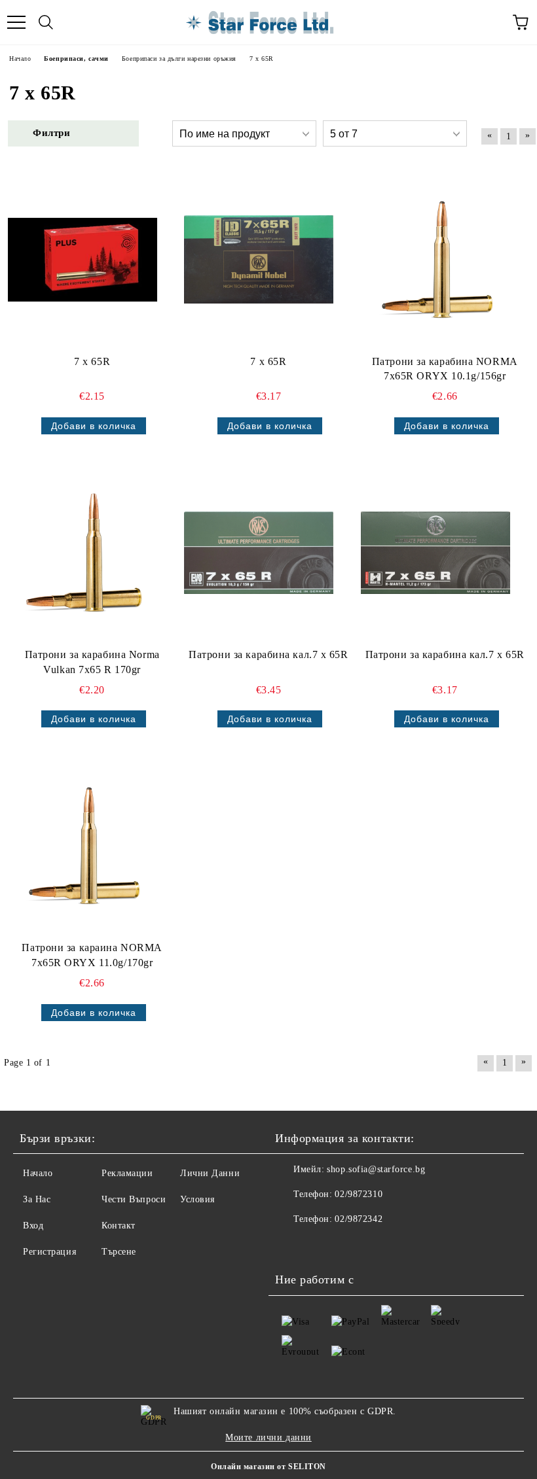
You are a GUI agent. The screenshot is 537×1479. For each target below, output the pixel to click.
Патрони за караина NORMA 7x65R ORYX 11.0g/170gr (92, 955)
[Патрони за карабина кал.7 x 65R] (258, 552)
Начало (37, 1173)
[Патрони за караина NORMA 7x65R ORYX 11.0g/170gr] (82, 845)
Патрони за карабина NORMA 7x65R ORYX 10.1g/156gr (445, 369)
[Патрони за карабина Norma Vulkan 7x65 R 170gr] (82, 552)
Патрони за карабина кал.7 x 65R (268, 654)
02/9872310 (358, 1194)
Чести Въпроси (134, 1199)
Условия (197, 1199)
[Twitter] (320, 1245)
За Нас (36, 1199)
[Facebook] (292, 1245)
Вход (33, 1225)
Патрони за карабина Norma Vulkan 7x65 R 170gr (92, 662)
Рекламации (127, 1173)
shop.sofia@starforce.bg (376, 1169)
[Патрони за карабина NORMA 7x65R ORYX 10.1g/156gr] (435, 259)
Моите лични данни (268, 1437)
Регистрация (49, 1252)
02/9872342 (358, 1219)
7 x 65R (92, 361)
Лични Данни (210, 1173)
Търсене (119, 1252)
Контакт (119, 1225)
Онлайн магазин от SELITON (268, 1466)
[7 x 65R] (82, 259)
